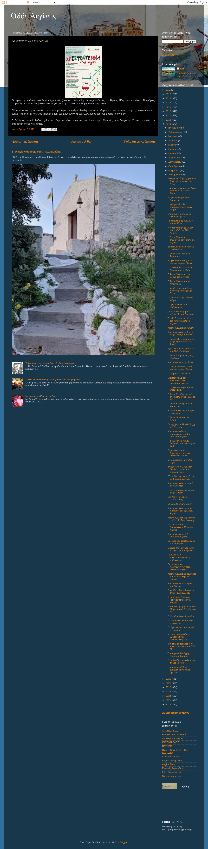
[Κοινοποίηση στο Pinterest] (55, 129)
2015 (169, 107)
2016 (169, 111)
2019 (169, 124)
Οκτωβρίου (174, 166)
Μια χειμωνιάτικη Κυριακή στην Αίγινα (180, 621)
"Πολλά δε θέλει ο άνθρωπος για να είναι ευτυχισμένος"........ (55, 379)
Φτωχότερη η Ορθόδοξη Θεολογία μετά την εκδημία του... (180, 469)
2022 (169, 687)
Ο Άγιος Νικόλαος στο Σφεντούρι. (179, 255)
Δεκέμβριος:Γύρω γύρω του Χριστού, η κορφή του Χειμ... (182, 181)
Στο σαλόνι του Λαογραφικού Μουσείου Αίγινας (181, 527)
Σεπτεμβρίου (175, 162)
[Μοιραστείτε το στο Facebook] (52, 129)
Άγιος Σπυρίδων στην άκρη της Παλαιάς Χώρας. (181, 349)
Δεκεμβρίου (174, 174)
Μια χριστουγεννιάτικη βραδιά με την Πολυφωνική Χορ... (179, 637)
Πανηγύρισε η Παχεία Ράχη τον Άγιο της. (181, 425)
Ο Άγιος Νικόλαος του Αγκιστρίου (179, 282)
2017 (169, 115)
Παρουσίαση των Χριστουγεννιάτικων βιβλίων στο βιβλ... (179, 453)
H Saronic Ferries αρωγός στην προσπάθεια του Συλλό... (181, 341)
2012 (169, 94)
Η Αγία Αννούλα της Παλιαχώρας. (177, 305)
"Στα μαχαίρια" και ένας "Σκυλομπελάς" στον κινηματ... (179, 599)
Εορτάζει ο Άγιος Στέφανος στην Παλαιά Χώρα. (181, 591)
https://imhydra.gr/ (171, 772)
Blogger (123, 842)
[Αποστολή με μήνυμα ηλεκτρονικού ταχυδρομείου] (43, 129)
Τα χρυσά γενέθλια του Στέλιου (40, 396)
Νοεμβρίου (174, 170)
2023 (169, 691)
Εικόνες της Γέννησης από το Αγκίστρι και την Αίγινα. (182, 549)
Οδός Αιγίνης (33, 15)
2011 (168, 90)
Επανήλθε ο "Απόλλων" (180, 504)
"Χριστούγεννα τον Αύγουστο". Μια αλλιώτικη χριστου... (179, 380)
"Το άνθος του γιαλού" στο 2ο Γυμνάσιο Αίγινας (181, 477)
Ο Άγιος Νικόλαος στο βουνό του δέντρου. (179, 275)
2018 (169, 120)
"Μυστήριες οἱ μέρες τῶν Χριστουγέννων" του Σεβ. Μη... (182, 646)
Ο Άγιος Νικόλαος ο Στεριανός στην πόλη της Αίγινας (181, 240)
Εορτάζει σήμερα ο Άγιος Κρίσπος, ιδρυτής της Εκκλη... (180, 291)
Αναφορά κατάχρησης (175, 713)
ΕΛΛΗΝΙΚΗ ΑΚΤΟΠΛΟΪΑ (174, 734)
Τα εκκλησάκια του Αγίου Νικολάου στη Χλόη (180, 268)
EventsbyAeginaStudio (173, 768)
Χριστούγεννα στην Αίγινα (181, 362)
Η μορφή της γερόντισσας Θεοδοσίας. (181, 388)
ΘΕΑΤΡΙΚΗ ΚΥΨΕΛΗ (172, 738)
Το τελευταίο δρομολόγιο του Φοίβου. (180, 222)
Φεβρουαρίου (175, 132)
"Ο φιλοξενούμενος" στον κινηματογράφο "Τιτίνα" (180, 261)
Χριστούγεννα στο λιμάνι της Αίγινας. (180, 584)
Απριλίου (173, 140)
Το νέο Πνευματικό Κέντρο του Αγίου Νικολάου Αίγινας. (181, 321)
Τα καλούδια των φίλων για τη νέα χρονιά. (181, 661)
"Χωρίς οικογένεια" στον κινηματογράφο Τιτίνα (180, 367)
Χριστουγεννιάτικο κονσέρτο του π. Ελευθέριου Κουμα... (182, 576)
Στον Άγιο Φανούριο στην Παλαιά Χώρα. (36, 151)
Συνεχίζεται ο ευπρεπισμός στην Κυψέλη (181, 491)
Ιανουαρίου (174, 128)
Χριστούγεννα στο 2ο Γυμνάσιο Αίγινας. (178, 535)
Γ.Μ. (182, 69)
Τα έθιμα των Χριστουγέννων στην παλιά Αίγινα (179, 557)
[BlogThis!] (46, 129)
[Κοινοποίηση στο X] (49, 129)
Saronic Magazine (171, 776)
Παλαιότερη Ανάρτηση (139, 141)
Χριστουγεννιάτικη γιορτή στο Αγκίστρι (180, 484)
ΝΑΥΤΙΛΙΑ (167, 746)
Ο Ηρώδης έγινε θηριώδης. (181, 616)
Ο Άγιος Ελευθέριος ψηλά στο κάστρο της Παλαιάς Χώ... (181, 397)
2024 (169, 696)
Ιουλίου (172, 153)
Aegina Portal (169, 764)
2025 (169, 700)
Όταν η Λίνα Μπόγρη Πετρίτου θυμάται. (178, 654)
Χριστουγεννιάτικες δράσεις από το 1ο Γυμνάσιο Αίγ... (182, 519)
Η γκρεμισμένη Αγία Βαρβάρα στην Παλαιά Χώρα (180, 207)
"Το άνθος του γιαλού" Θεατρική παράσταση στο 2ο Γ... (182, 443)
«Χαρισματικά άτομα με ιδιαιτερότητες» (179, 215)
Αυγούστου (174, 157)
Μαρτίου (173, 136)
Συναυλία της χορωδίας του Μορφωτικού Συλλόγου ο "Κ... (182, 609)
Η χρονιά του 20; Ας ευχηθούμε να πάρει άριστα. (179, 670)
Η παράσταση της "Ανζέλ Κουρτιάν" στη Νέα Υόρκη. (180, 230)
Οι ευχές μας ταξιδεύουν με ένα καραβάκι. (181, 542)
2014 (169, 102)
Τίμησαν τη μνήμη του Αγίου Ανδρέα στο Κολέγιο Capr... (182, 190)
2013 (169, 98)
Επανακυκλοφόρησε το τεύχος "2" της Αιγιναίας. (181, 312)
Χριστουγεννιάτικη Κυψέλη (181, 328)
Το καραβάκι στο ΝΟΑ (179, 373)
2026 (169, 704)
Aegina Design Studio (173, 760)
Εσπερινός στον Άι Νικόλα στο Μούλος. (181, 248)
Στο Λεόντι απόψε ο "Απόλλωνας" (177, 498)
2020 (169, 679)
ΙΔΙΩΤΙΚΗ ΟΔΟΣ (170, 742)
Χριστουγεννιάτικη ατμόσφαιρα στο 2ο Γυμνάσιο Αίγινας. (179, 434)
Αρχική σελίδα (81, 141)
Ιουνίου (172, 149)
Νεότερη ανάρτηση (25, 141)
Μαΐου (171, 145)
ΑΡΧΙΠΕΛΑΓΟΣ (170, 731)
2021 (169, 683)
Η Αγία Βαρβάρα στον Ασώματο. (178, 198)
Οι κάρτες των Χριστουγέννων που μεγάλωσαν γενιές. (179, 567)
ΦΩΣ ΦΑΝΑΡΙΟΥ (170, 756)
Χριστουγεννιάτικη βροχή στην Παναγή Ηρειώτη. (180, 333)
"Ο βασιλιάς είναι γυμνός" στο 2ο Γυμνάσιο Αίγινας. (51, 363)
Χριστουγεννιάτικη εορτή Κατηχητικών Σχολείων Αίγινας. (180, 511)
